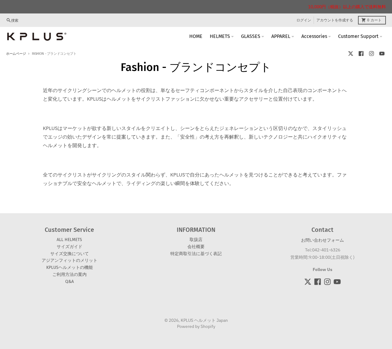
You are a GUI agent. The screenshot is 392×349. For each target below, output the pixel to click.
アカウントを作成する (334, 20)
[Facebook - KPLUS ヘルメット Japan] (361, 54)
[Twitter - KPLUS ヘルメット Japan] (351, 54)
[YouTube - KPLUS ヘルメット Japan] (382, 54)
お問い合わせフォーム (322, 240)
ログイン (303, 20)
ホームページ (16, 54)
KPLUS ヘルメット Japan (204, 320)
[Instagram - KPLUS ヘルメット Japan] (371, 54)
